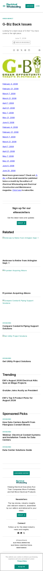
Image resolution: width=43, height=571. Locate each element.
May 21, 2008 (9, 118)
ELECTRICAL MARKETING (21, 542)
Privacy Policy (22, 561)
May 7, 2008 (8, 113)
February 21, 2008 (11, 89)
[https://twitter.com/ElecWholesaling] (24, 533)
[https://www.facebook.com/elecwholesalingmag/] (18, 533)
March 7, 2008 (9, 94)
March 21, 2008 (9, 98)
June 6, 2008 (8, 122)
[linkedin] (18, 50)
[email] (29, 50)
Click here (16, 190)
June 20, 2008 (9, 171)
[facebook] (14, 50)
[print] (39, 50)
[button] (4, 6)
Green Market (8, 18)
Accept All (21, 566)
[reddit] (25, 50)
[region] (21, 562)
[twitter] (21, 50)
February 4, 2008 (10, 84)
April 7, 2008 (8, 103)
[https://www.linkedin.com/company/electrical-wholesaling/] (21, 533)
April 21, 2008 (9, 108)
